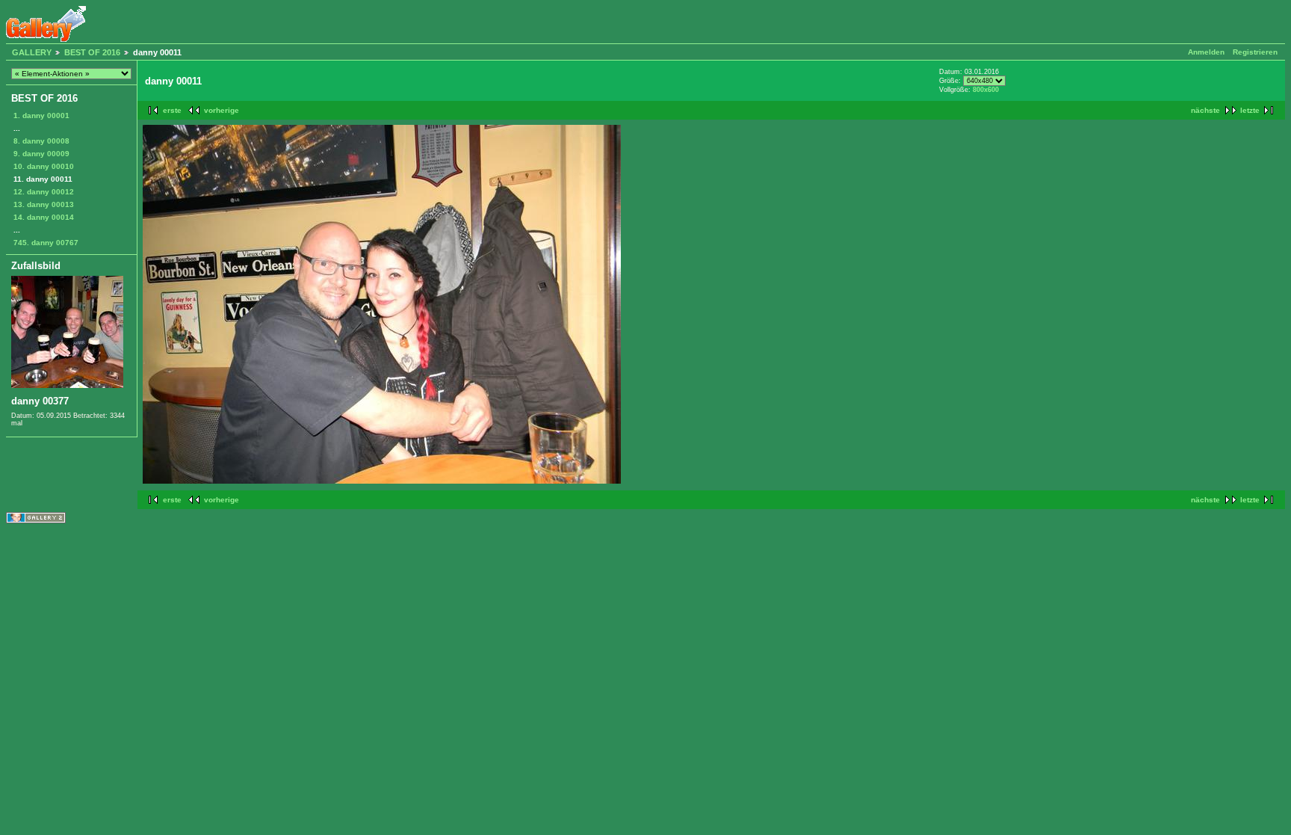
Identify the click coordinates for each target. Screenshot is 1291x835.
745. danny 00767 (45, 242)
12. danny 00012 (43, 192)
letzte (1250, 110)
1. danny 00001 (41, 115)
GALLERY (32, 52)
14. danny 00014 (43, 217)
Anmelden (1206, 52)
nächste (1205, 110)
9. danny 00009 (41, 154)
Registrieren (1255, 52)
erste (172, 110)
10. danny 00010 (43, 166)
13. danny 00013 (43, 204)
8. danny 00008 (41, 141)
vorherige (221, 110)
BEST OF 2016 (92, 52)
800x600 (986, 89)
